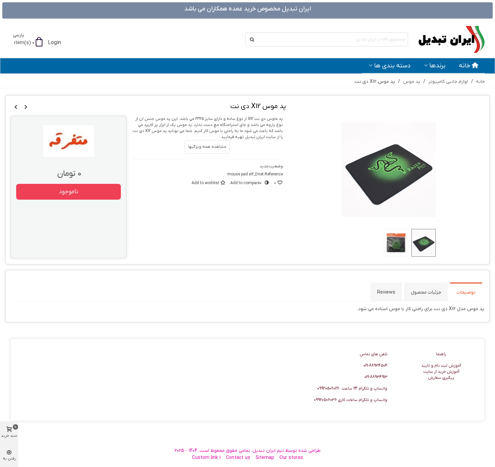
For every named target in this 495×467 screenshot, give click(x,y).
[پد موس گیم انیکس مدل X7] (26, 107)
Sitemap (265, 458)
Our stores (291, 458)
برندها (437, 66)
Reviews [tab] (386, 292)
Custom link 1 (206, 458)
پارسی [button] (18, 35)
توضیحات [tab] (466, 292)
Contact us (238, 458)
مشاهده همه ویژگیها (207, 146)
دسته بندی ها (392, 66)
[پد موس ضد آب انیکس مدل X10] (16, 107)
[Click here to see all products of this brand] (69, 141)
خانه (464, 66)
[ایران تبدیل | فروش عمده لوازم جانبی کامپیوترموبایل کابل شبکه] (448, 39)
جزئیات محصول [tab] (426, 292)
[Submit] (252, 39)
